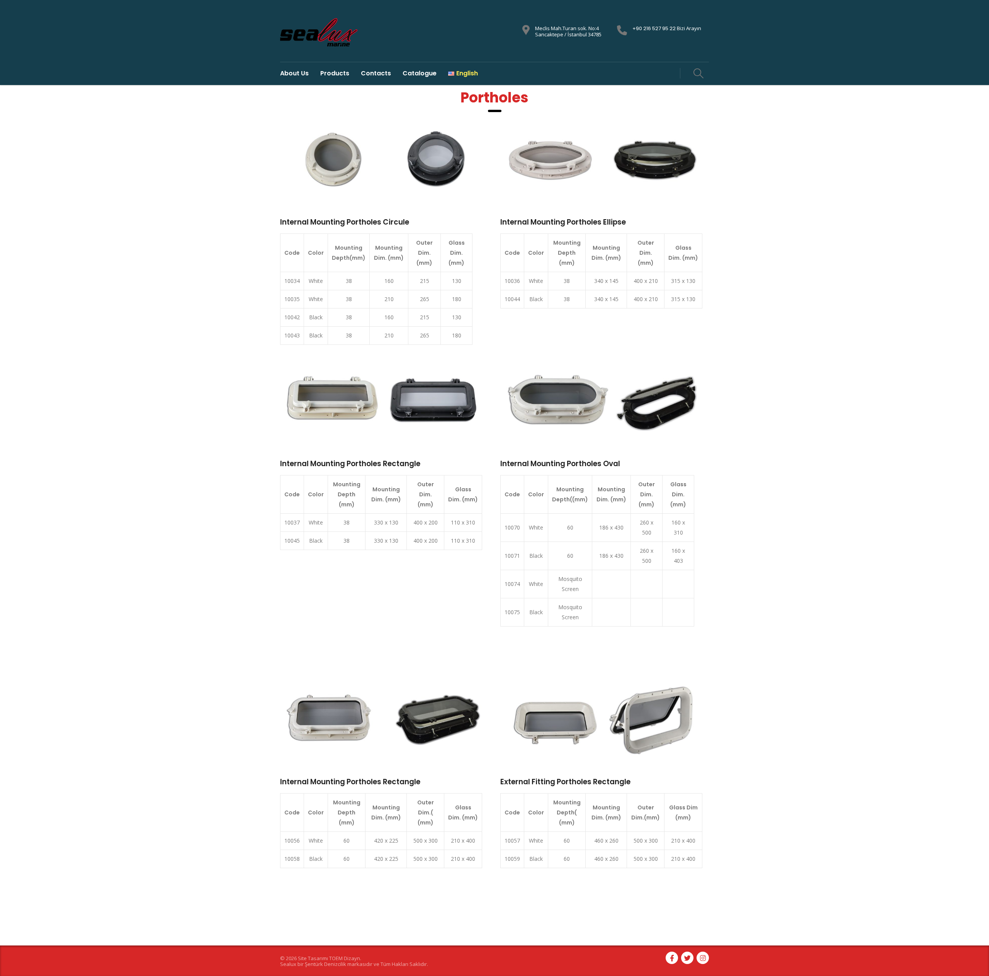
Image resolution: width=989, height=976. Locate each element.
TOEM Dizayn (344, 958)
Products (334, 73)
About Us (294, 73)
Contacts (376, 73)
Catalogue (420, 73)
